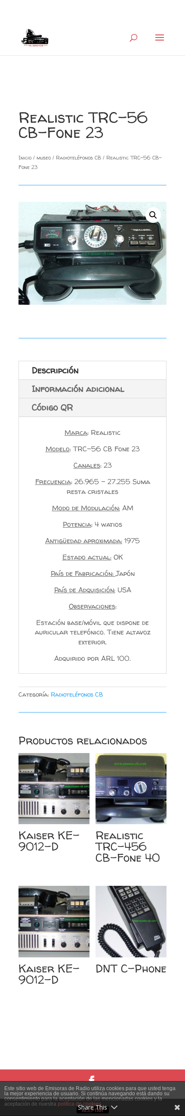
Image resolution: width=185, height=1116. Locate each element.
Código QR (52, 407)
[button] (153, 215)
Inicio (24, 157)
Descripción (55, 370)
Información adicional (78, 388)
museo (44, 157)
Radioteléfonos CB (78, 157)
